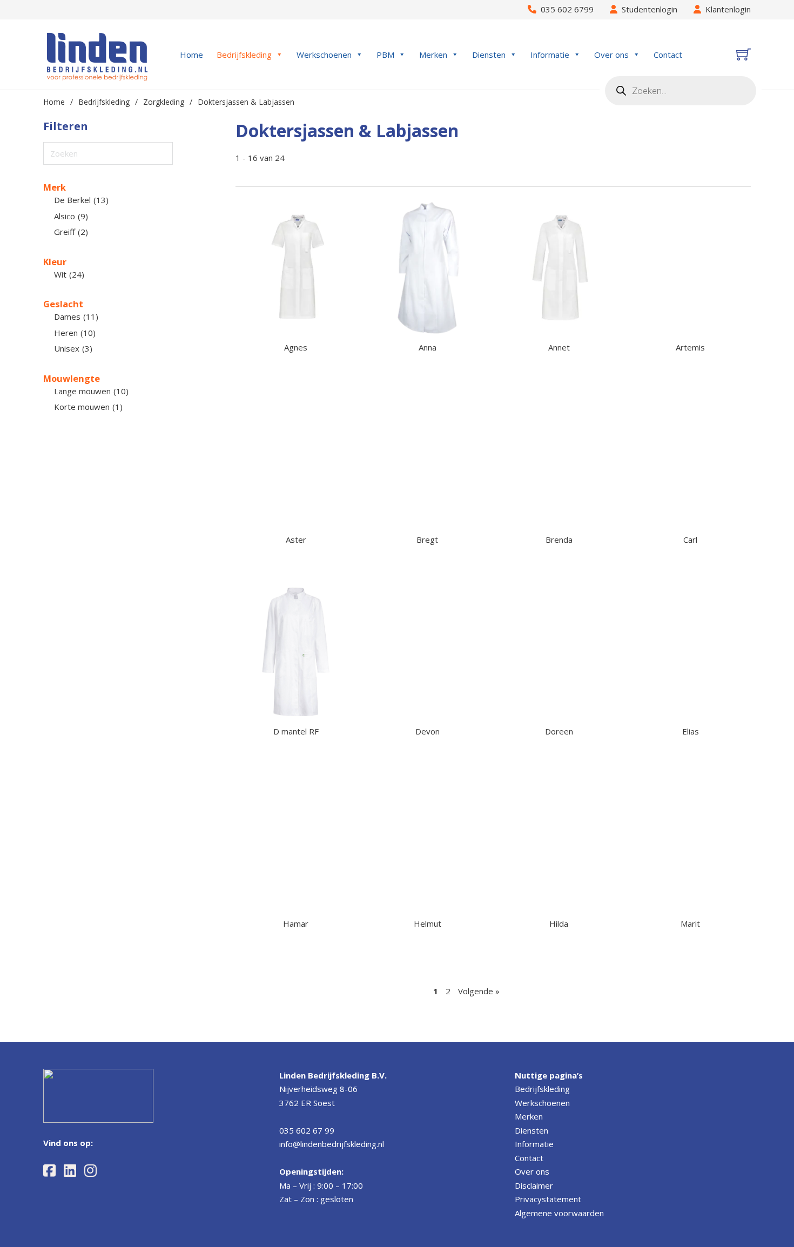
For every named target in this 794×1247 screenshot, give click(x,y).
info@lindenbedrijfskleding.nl (331, 1143)
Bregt (427, 539)
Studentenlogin (647, 9)
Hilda (558, 923)
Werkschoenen (324, 54)
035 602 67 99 (306, 1130)
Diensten (489, 54)
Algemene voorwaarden (559, 1213)
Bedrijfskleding (244, 54)
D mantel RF (296, 731)
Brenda (559, 539)
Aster (296, 539)
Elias (690, 731)
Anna (427, 347)
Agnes (295, 347)
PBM (385, 54)
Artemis (690, 347)
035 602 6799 (565, 9)
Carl (690, 539)
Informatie (549, 54)
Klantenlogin (726, 9)
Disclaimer (534, 1185)
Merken (433, 54)
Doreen (559, 731)
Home (191, 54)
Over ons (611, 54)
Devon (427, 731)
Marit (690, 923)
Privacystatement (548, 1199)
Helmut (427, 923)
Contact (668, 54)
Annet (559, 347)
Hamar (295, 923)
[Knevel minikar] (743, 54)
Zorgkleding (163, 102)
